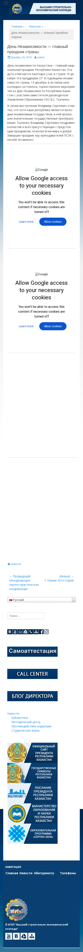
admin (41, 57)
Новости (36, 26)
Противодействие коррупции (31, 726)
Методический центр (25, 722)
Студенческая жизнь (25, 730)
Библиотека (19, 718)
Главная (18, 26)
